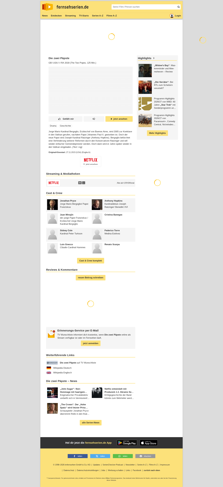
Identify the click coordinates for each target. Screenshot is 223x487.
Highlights (144, 58)
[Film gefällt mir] (65, 119)
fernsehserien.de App (98, 442)
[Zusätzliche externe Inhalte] (53, 85)
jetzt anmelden (90, 343)
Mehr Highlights (157, 133)
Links (128, 470)
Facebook (137, 470)
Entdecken (56, 15)
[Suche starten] (178, 7)
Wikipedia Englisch (62, 372)
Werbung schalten (115, 470)
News (45, 15)
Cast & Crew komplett (90, 260)
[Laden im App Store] (149, 443)
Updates (96, 465)
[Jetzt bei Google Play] (127, 443)
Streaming (70, 15)
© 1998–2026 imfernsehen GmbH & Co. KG (71, 465)
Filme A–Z (111, 15)
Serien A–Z (97, 15)
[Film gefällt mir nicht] (94, 119)
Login (178, 15)
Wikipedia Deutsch (62, 368)
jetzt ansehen (120, 119)
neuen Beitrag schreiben (90, 277)
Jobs (103, 470)
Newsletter (130, 465)
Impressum (165, 465)
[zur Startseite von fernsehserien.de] (47, 7)
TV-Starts (84, 15)
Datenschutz (69, 470)
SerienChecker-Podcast (113, 465)
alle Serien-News (90, 422)
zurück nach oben (152, 470)
